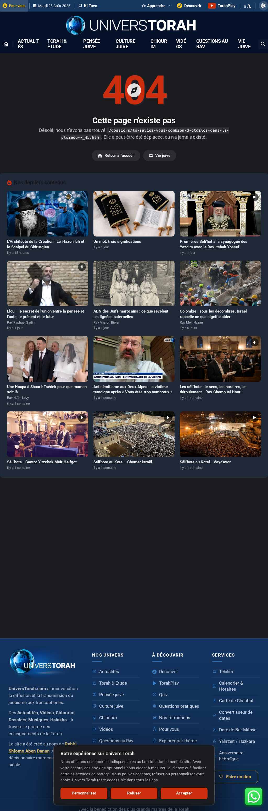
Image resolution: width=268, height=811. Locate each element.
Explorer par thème (178, 740)
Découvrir (168, 671)
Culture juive (125, 44)
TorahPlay (169, 683)
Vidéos (181, 44)
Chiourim (158, 44)
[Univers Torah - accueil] (44, 662)
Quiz (163, 694)
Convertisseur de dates (236, 715)
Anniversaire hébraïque (231, 755)
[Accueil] (6, 44)
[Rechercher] (263, 44)
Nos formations (174, 717)
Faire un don (238, 776)
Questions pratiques (179, 706)
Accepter (184, 793)
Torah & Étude (57, 44)
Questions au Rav (212, 44)
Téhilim (226, 671)
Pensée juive (91, 44)
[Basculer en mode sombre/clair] (263, 5)
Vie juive (244, 44)
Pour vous (169, 729)
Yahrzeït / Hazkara (237, 741)
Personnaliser (84, 793)
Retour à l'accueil (119, 155)
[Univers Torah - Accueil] (134, 26)
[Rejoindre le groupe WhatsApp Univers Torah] (253, 796)
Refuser (134, 793)
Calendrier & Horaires (231, 686)
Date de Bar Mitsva (237, 729)
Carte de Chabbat (236, 700)
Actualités (28, 44)
